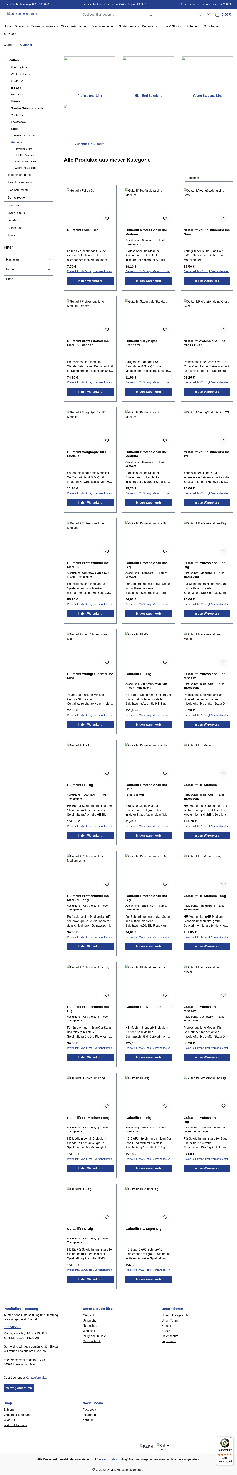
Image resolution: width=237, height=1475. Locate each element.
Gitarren (13, 60)
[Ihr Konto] (208, 14)
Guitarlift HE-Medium (200, 785)
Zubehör (13, 220)
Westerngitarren (20, 73)
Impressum (169, 1341)
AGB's (166, 1330)
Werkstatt (89, 1330)
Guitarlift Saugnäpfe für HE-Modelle (89, 454)
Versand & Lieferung (17, 1414)
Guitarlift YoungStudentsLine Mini (90, 676)
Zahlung (9, 1409)
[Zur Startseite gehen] (22, 13)
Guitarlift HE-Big (138, 674)
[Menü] (231, 1438)
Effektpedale (18, 121)
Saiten (15, 128)
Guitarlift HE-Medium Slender (148, 1007)
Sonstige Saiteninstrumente (27, 108)
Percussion (14, 205)
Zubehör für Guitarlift (25, 168)
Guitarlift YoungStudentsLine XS (207, 454)
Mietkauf (88, 1315)
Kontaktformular (36, 1377)
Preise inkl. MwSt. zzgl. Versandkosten (89, 271)
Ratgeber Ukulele (94, 1336)
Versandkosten (107, 1459)
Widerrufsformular (15, 1425)
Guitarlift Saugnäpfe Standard (141, 343)
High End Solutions (24, 155)
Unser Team (170, 1320)
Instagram (89, 1414)
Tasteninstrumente (19, 174)
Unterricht (89, 1320)
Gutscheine (14, 227)
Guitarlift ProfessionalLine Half (146, 787)
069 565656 (12, 1327)
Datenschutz (170, 1336)
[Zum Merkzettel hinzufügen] (107, 218)
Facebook (89, 1409)
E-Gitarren (17, 80)
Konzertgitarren (20, 67)
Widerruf (9, 1420)
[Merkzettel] (199, 14)
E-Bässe (16, 87)
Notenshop (90, 1325)
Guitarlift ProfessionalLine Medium (146, 232)
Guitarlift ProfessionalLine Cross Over (204, 343)
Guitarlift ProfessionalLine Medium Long (88, 898)
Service (12, 235)
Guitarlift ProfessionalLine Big (146, 565)
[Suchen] (150, 14)
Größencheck (92, 1341)
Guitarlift (16, 142)
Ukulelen (16, 101)
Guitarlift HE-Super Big (143, 1229)
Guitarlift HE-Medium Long (205, 896)
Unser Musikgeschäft (175, 1315)
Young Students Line (25, 161)
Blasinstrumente (18, 190)
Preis (9, 279)
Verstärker (17, 115)
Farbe (10, 269)
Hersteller (12, 259)
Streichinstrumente (19, 182)
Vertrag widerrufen (19, 1388)
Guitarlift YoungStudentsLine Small (207, 232)
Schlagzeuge (16, 197)
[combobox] (113, 14)
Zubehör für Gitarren (23, 135)
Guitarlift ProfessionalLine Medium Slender (88, 343)
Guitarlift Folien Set (82, 230)
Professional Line (23, 149)
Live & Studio (16, 212)
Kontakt (167, 1325)
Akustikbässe (18, 94)
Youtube (88, 1420)
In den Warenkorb (90, 280)
